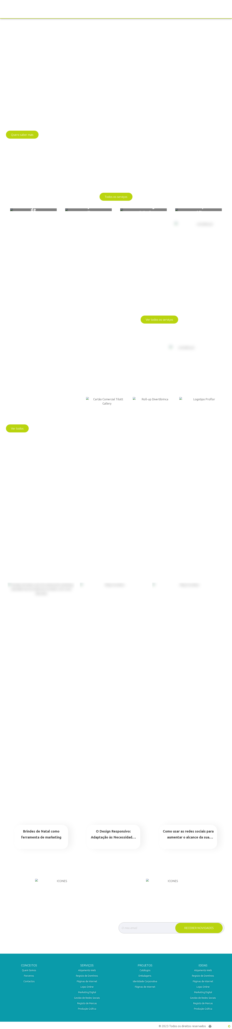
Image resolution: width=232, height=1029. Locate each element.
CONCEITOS (29, 965)
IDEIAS (203, 965)
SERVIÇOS (87, 965)
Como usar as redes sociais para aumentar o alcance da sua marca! (188, 837)
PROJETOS (145, 965)
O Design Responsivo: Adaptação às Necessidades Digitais (113, 837)
